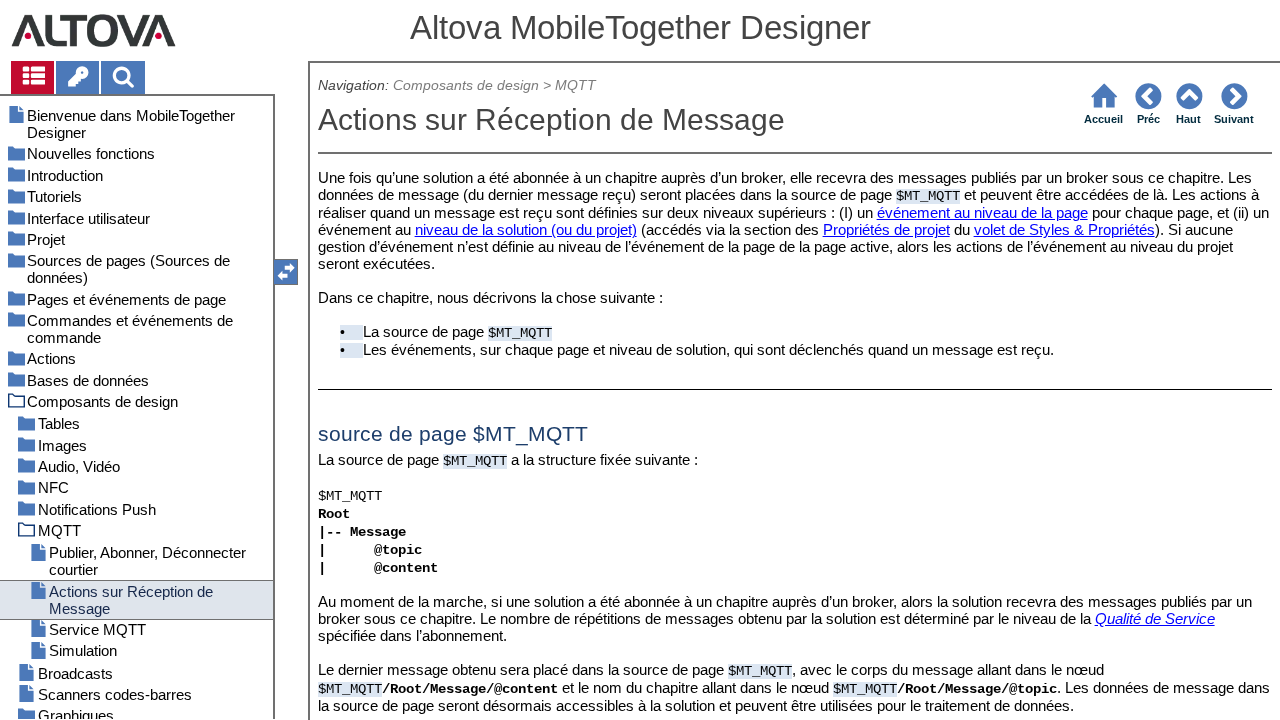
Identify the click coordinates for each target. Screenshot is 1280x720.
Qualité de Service (1155, 618)
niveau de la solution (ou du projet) (526, 229)
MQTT (575, 85)
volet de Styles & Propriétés (1064, 229)
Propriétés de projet (886, 229)
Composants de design (466, 85)
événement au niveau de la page (982, 212)
